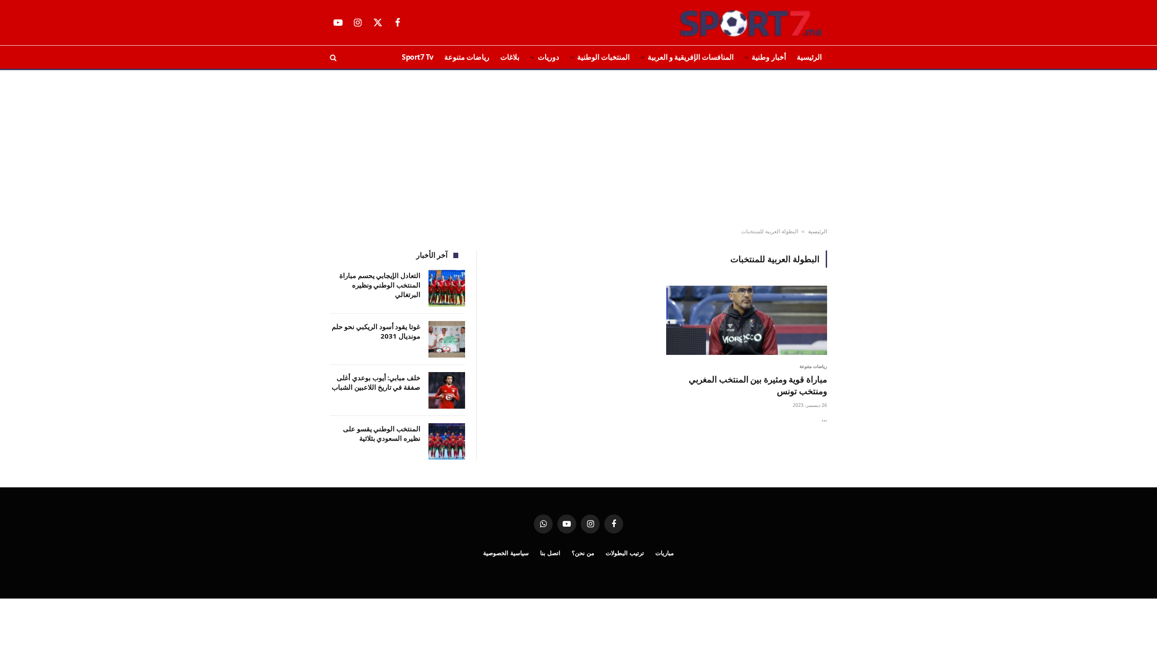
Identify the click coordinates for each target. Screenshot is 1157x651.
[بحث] (334, 57)
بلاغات (509, 57)
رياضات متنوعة (467, 57)
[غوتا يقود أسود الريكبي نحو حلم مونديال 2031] (446, 339)
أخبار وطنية (769, 57)
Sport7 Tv (417, 57)
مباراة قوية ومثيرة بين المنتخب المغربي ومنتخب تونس (758, 385)
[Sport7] (733, 22)
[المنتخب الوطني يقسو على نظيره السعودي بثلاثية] (446, 441)
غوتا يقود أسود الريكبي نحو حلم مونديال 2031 (376, 331)
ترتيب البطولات (625, 553)
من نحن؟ (583, 553)
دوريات (548, 57)
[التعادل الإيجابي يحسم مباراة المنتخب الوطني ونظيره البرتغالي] (446, 288)
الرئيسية (809, 57)
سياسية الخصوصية (506, 553)
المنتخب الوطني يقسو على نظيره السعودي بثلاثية (381, 433)
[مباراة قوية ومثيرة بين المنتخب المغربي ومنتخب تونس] (746, 320)
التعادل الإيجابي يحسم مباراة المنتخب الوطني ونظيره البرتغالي (379, 285)
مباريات (664, 553)
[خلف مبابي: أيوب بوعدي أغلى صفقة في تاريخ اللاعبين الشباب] (446, 390)
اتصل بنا (550, 553)
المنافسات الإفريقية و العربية (691, 57)
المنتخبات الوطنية (603, 57)
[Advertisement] (578, 149)
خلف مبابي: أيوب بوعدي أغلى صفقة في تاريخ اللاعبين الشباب (376, 382)
